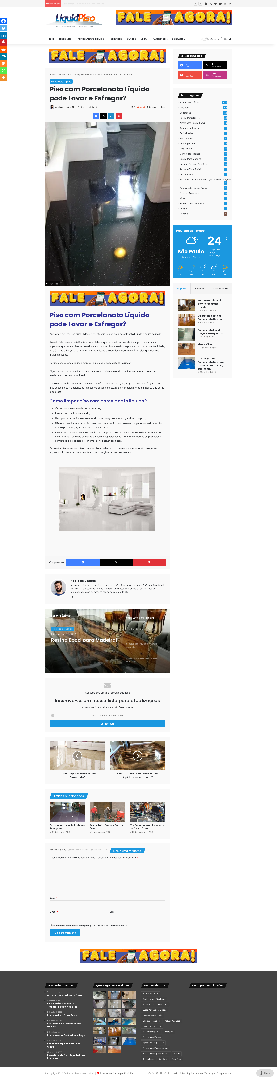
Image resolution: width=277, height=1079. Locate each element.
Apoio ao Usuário (63, 107)
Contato (177, 39)
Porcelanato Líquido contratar (156, 1053)
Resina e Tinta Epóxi (190, 169)
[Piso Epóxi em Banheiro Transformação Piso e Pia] (99, 995)
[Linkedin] (3, 35)
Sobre (183, 1073)
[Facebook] (3, 21)
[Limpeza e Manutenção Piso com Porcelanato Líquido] (129, 1022)
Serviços (116, 39)
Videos (183, 198)
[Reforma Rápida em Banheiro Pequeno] (114, 1013)
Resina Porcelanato (190, 118)
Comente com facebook (78, 850)
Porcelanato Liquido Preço (193, 188)
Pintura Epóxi (186, 138)
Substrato (163, 1059)
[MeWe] (3, 56)
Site (112, 911)
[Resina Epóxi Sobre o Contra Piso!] (107, 812)
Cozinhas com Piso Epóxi (154, 999)
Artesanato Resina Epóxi (192, 123)
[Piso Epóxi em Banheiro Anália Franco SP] (99, 1013)
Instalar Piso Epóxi (172, 1021)
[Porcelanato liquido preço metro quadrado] (186, 334)
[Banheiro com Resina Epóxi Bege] (99, 1004)
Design (183, 208)
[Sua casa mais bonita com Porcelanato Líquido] (186, 305)
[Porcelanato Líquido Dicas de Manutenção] (114, 1022)
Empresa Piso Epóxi (151, 1021)
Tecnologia (209, 1073)
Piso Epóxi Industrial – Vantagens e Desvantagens (205, 179)
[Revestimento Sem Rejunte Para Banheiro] (129, 1004)
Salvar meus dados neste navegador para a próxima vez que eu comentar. (90, 925)
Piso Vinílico (186, 148)
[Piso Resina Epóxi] (114, 1041)
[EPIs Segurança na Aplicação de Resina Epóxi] (147, 812)
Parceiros (159, 39)
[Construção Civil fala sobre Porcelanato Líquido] (99, 1041)
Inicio (50, 39)
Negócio (184, 213)
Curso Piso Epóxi (188, 174)
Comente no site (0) (58, 850)
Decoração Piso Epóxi (152, 1015)
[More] (3, 77)
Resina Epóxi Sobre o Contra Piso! (106, 826)
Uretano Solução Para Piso (193, 164)
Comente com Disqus (99, 850)
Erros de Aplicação (189, 193)
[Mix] (3, 63)
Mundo (199, 1073)
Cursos (131, 39)
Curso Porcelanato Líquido (154, 1010)
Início (54, 74)
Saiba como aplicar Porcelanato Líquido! (210, 317)
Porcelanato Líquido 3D (153, 1042)
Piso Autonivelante (151, 1032)
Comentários (220, 288)
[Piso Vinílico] (186, 349)
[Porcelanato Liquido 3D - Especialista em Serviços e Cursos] (74, 21)
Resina (177, 1053)
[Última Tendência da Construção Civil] (99, 1030)
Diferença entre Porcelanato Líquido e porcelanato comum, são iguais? (211, 363)
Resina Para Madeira (190, 159)
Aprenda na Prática (190, 128)
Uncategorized (187, 143)
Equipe (190, 1073)
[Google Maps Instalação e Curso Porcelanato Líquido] (129, 1030)
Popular (181, 288)
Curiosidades (186, 133)
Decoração (185, 112)
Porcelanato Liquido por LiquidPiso (117, 1073)
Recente (200, 288)
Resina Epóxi (148, 1059)
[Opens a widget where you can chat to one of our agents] (265, 1073)
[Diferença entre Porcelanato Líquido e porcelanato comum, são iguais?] (186, 363)
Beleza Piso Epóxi (151, 993)
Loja (144, 39)
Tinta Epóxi (177, 1059)
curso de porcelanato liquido (155, 1004)
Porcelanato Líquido (69, 74)
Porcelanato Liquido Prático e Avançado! (67, 826)
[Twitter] (3, 28)
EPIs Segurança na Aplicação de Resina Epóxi (147, 826)
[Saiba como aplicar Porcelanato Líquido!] (186, 320)
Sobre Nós (65, 39)
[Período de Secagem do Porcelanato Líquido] (114, 1050)
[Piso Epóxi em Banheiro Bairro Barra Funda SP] (129, 1013)
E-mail (54, 911)
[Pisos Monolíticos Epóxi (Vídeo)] (99, 1050)
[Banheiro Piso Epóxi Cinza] (114, 995)
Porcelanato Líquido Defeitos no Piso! (75, 642)
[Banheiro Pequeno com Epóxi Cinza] (114, 1004)
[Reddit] (3, 49)
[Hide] (1, 84)
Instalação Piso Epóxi (152, 1026)
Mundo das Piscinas (190, 154)
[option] (107, 641)
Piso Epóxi (185, 107)
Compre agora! (224, 1073)
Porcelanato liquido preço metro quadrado (211, 331)
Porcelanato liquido (91, 39)
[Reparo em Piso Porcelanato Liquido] (129, 995)
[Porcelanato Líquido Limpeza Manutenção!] (99, 1022)
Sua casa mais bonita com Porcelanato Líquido (210, 304)
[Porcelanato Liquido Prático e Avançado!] (67, 812)
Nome (53, 898)
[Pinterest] (3, 42)
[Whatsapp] (3, 70)
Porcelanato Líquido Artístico (155, 1048)
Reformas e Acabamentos (193, 203)
